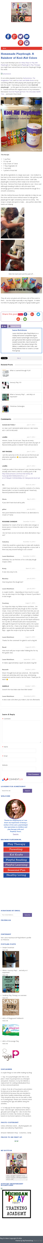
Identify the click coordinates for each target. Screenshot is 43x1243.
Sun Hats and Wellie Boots (25, 80)
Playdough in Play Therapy (31, 65)
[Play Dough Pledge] (21, 74)
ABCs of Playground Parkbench (12, 1018)
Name (5, 747)
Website (5, 765)
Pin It (19, 358)
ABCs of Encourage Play (10, 1041)
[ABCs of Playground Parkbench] (10, 1038)
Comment (6, 719)
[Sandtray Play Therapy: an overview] (10, 1015)
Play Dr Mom (4, 1238)
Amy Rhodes (7, 451)
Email (4, 756)
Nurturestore (27, 78)
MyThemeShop (28, 1241)
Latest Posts (15, 326)
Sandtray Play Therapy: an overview (14, 995)
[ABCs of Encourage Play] (10, 1061)
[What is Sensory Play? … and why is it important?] (10, 993)
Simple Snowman (8, 947)
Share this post (10, 314)
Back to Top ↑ (38, 1241)
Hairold (5, 686)
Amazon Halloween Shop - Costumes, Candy (16, 1133)
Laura (4, 437)
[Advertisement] (22, 28)
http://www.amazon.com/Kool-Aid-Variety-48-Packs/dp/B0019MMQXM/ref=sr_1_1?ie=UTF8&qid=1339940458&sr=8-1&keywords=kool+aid (21, 476)
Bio (5, 326)
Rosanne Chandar (9, 521)
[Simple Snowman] (10, 968)
